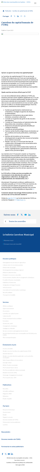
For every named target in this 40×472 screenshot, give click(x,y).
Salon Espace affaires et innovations (13, 360)
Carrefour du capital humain (11, 313)
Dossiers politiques (9, 259)
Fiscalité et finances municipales (11, 280)
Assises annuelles (8, 348)
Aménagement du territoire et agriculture (14, 262)
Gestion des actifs (8, 323)
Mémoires (5, 396)
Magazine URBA (7, 393)
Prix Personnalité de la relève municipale (14, 370)
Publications (7, 385)
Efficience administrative (9, 272)
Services (6, 302)
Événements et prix (9, 345)
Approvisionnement (8, 308)
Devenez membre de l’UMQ (10, 419)
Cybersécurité (7, 316)
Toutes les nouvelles (17, 221)
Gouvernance (7, 412)
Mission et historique (9, 409)
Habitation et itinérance (9, 282)
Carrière (5, 424)
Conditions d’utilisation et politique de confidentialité (19, 462)
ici (33, 189)
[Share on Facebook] (10, 16)
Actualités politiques (8, 391)
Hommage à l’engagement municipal (12, 375)
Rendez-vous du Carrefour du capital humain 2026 (17, 351)
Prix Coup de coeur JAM (9, 377)
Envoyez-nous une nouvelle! (13, 244)
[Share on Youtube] (25, 215)
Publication (8, 11)
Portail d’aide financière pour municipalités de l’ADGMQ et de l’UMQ (20, 334)
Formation (6, 321)
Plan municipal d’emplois (9, 337)
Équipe (5, 414)
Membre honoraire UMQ (10, 372)
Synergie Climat (7, 362)
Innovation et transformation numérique (14, 290)
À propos (6, 406)
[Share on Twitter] (14, 16)
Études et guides (7, 398)
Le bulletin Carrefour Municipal (18, 235)
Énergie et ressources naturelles (12, 275)
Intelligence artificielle (9, 328)
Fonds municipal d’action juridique (12, 318)
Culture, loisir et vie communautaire (13, 265)
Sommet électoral (7, 353)
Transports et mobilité (9, 295)
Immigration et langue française (11, 285)
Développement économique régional (13, 270)
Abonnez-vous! (8, 240)
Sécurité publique (7, 292)
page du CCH (12, 198)
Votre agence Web (20, 465)
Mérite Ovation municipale (10, 365)
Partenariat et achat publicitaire (11, 422)
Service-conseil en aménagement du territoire (15, 331)
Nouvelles (5, 388)
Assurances (6, 311)
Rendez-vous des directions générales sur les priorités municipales (18, 356)
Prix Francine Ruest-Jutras (10, 367)
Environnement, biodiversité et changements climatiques (18, 277)
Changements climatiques (10, 326)
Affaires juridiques (8, 306)
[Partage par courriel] (20, 16)
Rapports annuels (8, 417)
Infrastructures (7, 287)
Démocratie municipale (9, 267)
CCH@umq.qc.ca (19, 200)
